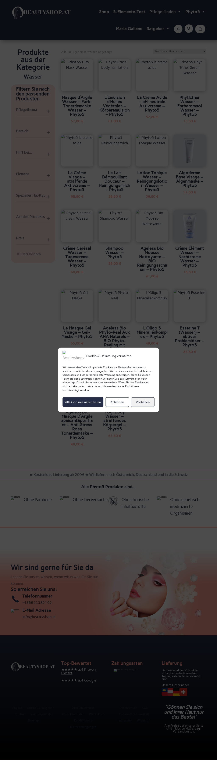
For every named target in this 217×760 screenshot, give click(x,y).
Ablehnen (117, 402)
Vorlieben (143, 402)
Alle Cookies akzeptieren (83, 402)
